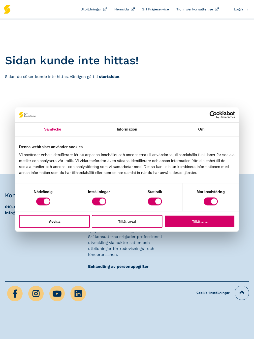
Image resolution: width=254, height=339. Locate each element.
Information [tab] (127, 129)
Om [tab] (201, 129)
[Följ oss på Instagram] (36, 293)
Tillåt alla (199, 221)
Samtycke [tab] (52, 129)
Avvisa (54, 221)
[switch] (99, 201)
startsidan (109, 76)
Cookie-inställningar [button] (213, 293)
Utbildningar (91, 9)
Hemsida (121, 9)
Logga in (241, 9)
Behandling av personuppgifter (118, 266)
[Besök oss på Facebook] (15, 293)
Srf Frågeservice (155, 9)
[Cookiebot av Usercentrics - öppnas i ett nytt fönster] (213, 115)
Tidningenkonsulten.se (194, 9)
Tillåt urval (127, 221)
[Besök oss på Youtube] (57, 293)
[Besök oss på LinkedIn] (78, 293)
